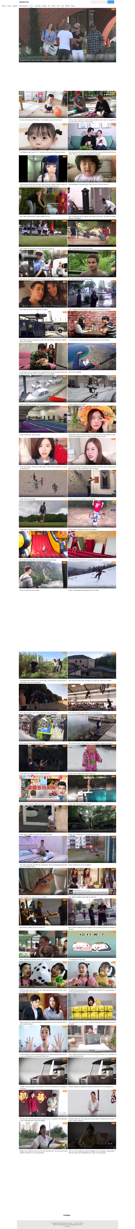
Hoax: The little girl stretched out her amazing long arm (35, 959)
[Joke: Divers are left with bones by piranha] (92, 263)
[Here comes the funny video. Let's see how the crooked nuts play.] (43, 544)
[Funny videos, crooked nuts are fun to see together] (92, 513)
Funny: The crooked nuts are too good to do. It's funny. (84, 834)
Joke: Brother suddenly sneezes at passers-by (32, 927)
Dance (73, 6)
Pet (49, 6)
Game (53, 6)
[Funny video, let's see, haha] (43, 483)
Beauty (44, 6)
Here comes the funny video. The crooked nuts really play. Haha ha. (39, 713)
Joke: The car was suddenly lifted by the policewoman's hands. (37, 279)
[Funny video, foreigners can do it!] (43, 513)
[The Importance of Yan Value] (92, 944)
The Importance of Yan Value (77, 959)
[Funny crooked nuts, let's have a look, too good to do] (43, 388)
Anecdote (38, 6)
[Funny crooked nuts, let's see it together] (92, 849)
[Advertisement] (67, 76)
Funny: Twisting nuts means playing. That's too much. (84, 590)
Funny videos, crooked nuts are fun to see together (83, 529)
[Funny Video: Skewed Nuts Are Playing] (92, 788)
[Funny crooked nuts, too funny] (92, 388)
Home (4, 6)
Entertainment (23, 6)
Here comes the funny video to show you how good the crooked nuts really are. (91, 743)
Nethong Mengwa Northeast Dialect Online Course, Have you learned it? (89, 184)
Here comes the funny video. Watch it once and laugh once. (85, 713)
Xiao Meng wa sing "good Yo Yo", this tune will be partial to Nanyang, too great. (42, 152)
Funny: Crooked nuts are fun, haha (29, 590)
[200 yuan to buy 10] (92, 1006)
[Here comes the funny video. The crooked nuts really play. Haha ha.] (43, 697)
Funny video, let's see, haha (27, 499)
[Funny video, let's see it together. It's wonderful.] (92, 483)
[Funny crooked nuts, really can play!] (43, 419)
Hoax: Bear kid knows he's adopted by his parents (34, 309)
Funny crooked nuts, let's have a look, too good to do (35, 404)
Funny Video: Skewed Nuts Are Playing (80, 804)
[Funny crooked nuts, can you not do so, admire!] (43, 881)
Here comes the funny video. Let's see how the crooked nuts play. (38, 560)
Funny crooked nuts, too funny (77, 404)
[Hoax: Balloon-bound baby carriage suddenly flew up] (43, 201)
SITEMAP (68, 1226)
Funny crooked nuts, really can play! (30, 434)
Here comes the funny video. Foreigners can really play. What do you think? (90, 680)
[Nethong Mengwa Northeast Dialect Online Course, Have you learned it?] (92, 168)
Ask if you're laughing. (75, 372)
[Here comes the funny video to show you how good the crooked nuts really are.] (92, 727)
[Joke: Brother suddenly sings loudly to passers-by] (92, 881)
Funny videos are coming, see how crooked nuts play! (35, 773)
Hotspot (15, 6)
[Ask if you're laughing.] (92, 356)
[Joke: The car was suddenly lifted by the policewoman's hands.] (43, 263)
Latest (9, 6)
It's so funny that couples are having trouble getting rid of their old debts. (89, 340)
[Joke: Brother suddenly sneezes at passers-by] (43, 911)
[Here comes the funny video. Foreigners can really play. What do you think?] (92, 665)
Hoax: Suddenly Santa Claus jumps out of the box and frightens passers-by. (90, 309)
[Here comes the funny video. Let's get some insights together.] (92, 544)
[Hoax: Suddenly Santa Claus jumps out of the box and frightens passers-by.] (92, 294)
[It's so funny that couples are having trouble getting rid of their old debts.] (92, 324)
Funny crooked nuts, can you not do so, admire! (33, 897)
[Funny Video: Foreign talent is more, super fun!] (92, 758)
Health (67, 6)
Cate (62, 6)
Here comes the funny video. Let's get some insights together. (86, 560)
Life (58, 6)
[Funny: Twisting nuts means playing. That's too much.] (92, 574)
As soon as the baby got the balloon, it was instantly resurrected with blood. (41, 120)
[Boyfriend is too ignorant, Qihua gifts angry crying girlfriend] (43, 788)
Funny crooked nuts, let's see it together (80, 865)
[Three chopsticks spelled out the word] (92, 1038)
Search (112, 2)
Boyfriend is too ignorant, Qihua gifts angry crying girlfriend (37, 804)
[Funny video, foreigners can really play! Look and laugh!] (43, 818)
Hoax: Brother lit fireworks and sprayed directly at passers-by (37, 248)
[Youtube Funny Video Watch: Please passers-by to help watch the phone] (67, 35)
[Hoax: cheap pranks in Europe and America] (92, 233)
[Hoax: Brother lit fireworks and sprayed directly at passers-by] (43, 233)
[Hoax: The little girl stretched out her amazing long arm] (43, 944)
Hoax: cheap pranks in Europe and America (81, 248)
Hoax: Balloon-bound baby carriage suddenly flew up (35, 216)
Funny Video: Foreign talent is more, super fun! (82, 773)
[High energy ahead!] (43, 1006)
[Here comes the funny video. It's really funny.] (43, 727)
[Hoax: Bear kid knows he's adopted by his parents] (43, 294)
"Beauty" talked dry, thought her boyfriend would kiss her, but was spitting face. (91, 1086)
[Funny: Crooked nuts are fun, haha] (43, 574)
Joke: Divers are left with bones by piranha (81, 279)
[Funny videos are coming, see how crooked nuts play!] (43, 758)
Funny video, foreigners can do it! (29, 529)
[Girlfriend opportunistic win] (43, 974)
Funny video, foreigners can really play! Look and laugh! (36, 834)
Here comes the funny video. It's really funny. (32, 743)
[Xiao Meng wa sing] (43, 136)
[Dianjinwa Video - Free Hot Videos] (24, 2)
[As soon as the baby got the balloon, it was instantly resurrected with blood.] (43, 104)
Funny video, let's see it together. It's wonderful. (82, 499)
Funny (31, 6)
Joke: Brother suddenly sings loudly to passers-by (82, 897)
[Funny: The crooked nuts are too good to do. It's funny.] (92, 818)
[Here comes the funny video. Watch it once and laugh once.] (92, 697)
